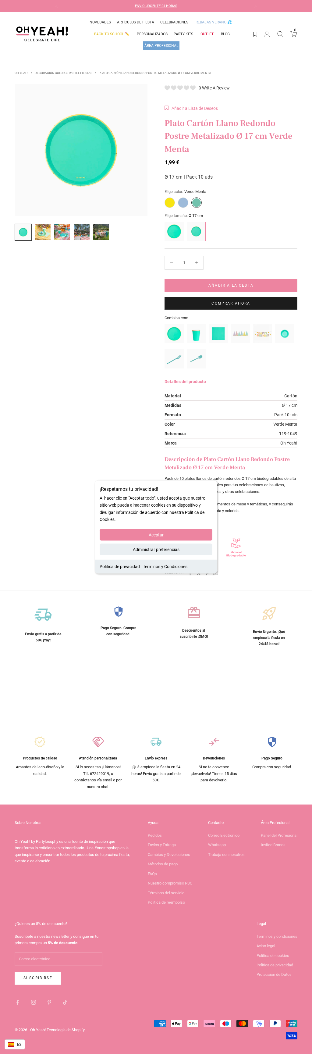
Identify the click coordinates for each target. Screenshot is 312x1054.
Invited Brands (273, 845)
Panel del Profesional (279, 835)
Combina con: (176, 318)
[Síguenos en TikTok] (65, 1002)
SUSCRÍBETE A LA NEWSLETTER (171, 6)
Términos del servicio (166, 893)
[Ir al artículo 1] (23, 232)
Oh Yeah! (21, 73)
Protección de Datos (274, 974)
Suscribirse (37, 978)
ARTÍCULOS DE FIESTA (135, 22)
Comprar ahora (230, 303)
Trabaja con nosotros (226, 854)
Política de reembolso (166, 902)
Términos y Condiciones (165, 566)
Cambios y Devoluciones (169, 854)
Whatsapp (217, 845)
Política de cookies (273, 955)
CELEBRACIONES (174, 22)
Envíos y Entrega (162, 845)
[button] (191, 108)
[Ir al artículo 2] (42, 232)
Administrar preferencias (156, 549)
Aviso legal (266, 946)
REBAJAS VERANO (214, 22)
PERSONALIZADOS (152, 34)
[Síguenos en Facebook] (18, 1002)
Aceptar (156, 534)
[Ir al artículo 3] (62, 232)
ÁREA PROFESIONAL (161, 46)
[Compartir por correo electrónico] (215, 573)
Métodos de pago (163, 864)
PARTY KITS (183, 34)
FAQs (152, 873)
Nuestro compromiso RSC (170, 883)
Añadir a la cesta (231, 285)
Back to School (111, 34)
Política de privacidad (120, 566)
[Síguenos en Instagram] (33, 1002)
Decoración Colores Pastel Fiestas (63, 73)
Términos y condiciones (277, 936)
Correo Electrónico (223, 835)
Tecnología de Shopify (66, 1030)
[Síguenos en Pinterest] (49, 1002)
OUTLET (207, 34)
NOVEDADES (100, 22)
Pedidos (155, 835)
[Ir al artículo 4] (81, 232)
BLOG (225, 34)
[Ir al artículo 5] (101, 232)
